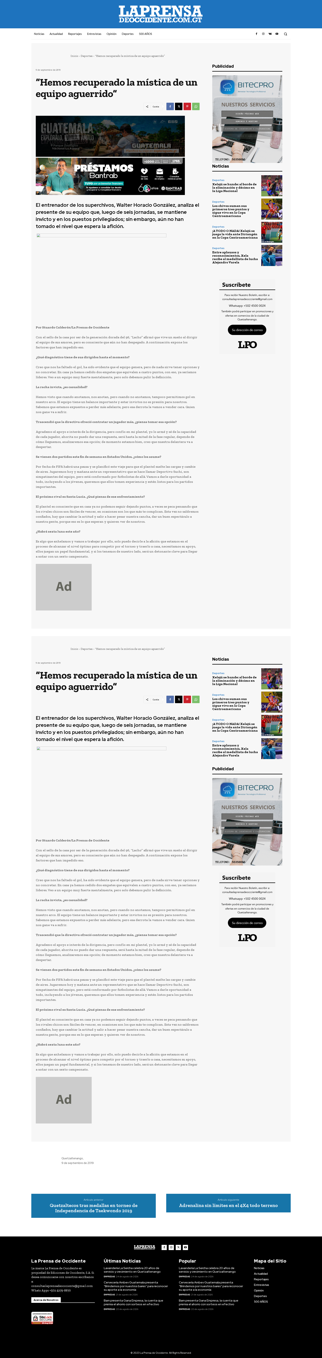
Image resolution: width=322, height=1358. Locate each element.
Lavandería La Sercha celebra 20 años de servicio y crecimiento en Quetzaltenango (132, 1270)
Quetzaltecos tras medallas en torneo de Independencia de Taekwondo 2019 (94, 1208)
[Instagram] (263, 34)
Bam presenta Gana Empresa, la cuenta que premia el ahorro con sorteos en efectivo (133, 1302)
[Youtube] (277, 34)
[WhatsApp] (196, 106)
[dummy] (118, 587)
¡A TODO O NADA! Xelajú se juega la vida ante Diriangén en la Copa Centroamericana (235, 234)
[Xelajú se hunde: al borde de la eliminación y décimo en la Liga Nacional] (271, 185)
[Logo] (144, 1247)
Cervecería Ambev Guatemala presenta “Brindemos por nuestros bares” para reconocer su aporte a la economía (136, 1285)
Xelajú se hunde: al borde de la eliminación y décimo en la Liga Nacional (234, 187)
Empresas (109, 1276)
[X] (178, 106)
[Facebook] (256, 34)
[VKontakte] (270, 34)
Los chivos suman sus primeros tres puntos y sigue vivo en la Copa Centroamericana (230, 211)
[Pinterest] (187, 106)
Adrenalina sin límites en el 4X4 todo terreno (228, 1205)
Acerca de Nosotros (46, 1300)
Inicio (74, 56)
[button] (285, 34)
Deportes (87, 56)
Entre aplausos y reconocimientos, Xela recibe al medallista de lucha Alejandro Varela (235, 257)
